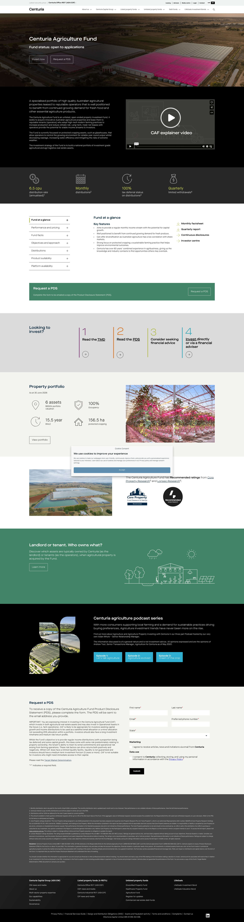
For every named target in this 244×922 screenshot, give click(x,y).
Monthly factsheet (192, 224)
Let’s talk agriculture (107, 657)
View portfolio (40, 440)
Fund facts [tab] (37, 235)
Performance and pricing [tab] (45, 228)
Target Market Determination (57, 760)
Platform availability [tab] (42, 266)
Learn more (38, 567)
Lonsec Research (168, 481)
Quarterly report (190, 229)
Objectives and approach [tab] (45, 243)
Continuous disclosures (195, 235)
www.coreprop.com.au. (36, 831)
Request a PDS (61, 59)
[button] (211, 3)
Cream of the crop (169, 657)
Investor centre (190, 241)
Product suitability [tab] (41, 258)
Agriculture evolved (139, 657)
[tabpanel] (154, 235)
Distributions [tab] (38, 251)
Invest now (38, 59)
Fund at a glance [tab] (40, 220)
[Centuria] (36, 9)
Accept (122, 470)
